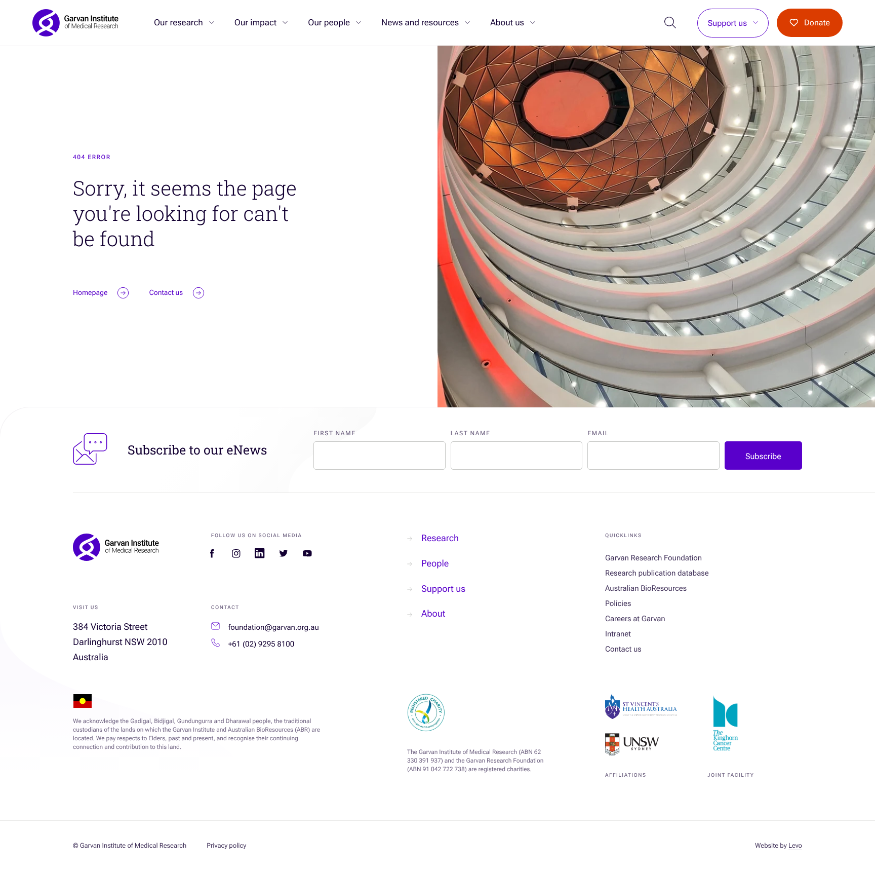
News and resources (420, 23)
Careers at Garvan (635, 618)
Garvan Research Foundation (653, 557)
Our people (329, 23)
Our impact (255, 23)
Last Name (471, 433)
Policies (618, 603)
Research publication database (657, 573)
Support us (727, 23)
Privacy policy (226, 846)
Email (598, 433)
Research (440, 538)
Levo (795, 846)
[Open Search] (670, 23)
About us (507, 23)
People (435, 563)
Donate (817, 22)
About (433, 614)
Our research (178, 23)
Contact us (623, 649)
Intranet (618, 633)
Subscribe (763, 456)
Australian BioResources (646, 588)
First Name (334, 433)
